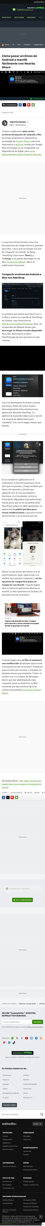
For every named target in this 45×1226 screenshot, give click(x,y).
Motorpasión (28, 1166)
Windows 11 (27, 1097)
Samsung (27, 1088)
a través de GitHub (16, 262)
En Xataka (8, 618)
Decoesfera (7, 1185)
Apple (5, 1088)
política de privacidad (35, 1027)
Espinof (26, 1154)
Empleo (6, 1097)
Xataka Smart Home (10, 1146)
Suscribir (37, 1022)
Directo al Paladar (9, 1166)
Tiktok (14, 1042)
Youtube (27, 1038)
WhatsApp (6, 17)
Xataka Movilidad (30, 1084)
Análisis (26, 1075)
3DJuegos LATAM (29, 1200)
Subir (36, 1124)
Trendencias (7, 1181)
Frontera (27, 44)
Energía (6, 1084)
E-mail (33, 104)
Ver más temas (9, 1105)
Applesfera (7, 1143)
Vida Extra (27, 1139)
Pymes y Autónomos (31, 1185)
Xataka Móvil (7, 1139)
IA (13, 44)
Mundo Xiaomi (8, 1149)
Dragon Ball (38, 44)
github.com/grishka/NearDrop (17, 323)
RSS (41, 1038)
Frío (19, 44)
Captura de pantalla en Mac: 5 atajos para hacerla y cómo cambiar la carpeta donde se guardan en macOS (22, 623)
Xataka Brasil (7, 1203)
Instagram (19, 17)
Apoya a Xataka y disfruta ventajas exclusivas (23, 1057)
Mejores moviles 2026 (27, 1003)
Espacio (6, 1079)
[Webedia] (39, 1)
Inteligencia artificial (11, 1093)
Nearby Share (23, 141)
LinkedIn (9, 1042)
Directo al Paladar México (9, 1211)
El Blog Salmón (28, 1181)
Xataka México (8, 1200)
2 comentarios (11, 105)
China (7, 44)
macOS (29, 792)
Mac (38, 792)
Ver (24, 900)
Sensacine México (30, 1203)
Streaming (7, 1075)
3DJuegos (27, 1136)
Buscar (42, 1114)
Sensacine (27, 1151)
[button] (19, 121)
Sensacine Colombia (31, 1206)
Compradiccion (8, 1188)
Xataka (5, 1136)
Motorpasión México (31, 1210)
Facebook (20, 104)
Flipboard (28, 104)
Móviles (26, 1079)
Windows (31, 17)
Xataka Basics (22, 9)
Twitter (24, 104)
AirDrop (19, 144)
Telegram (36, 1038)
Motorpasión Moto (30, 1169)
